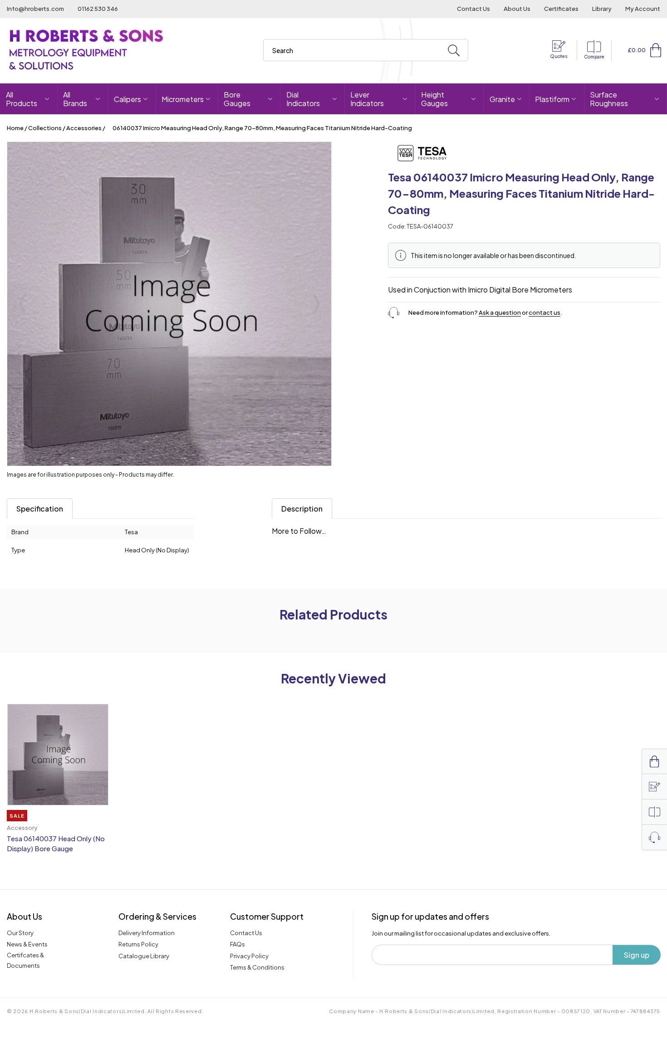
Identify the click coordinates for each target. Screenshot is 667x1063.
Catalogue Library (143, 956)
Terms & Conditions (257, 967)
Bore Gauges (237, 99)
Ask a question (500, 312)
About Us (517, 8)
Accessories (84, 128)
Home (15, 128)
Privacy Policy (249, 956)
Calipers (127, 99)
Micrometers (183, 99)
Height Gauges (434, 99)
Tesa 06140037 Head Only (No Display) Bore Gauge (56, 843)
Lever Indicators (367, 99)
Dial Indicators (303, 99)
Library (602, 8)
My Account (642, 8)
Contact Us (473, 8)
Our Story (20, 932)
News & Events (27, 944)
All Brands (75, 99)
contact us (544, 312)
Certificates (561, 8)
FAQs (237, 944)
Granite (502, 99)
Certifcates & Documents (25, 960)
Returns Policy (138, 944)
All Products (21, 99)
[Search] (454, 50)
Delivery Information (146, 932)
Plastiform (552, 99)
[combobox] (365, 50)
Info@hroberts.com (35, 8)
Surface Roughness (609, 99)
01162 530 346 (98, 8)
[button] (656, 50)
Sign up (636, 955)
